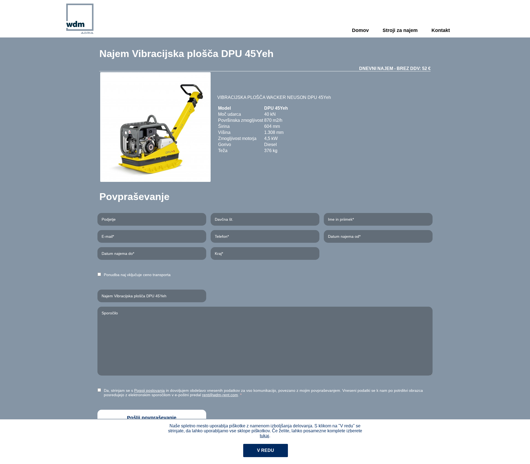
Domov (360, 30)
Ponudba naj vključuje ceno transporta (137, 275)
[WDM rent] (80, 19)
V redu (265, 450)
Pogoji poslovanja (149, 390)
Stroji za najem (400, 30)
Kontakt (440, 30)
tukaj (264, 435)
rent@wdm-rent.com (220, 395)
